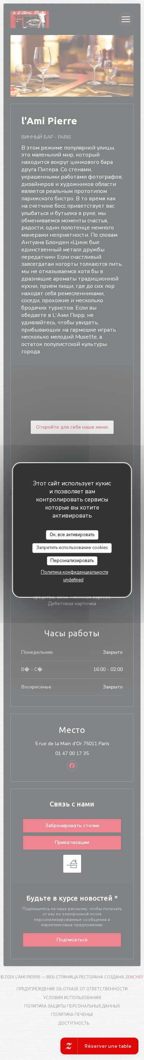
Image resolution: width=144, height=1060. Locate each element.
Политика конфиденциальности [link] (74, 572)
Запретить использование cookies (72, 548)
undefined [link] (73, 580)
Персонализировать (72, 560)
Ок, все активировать (72, 535)
